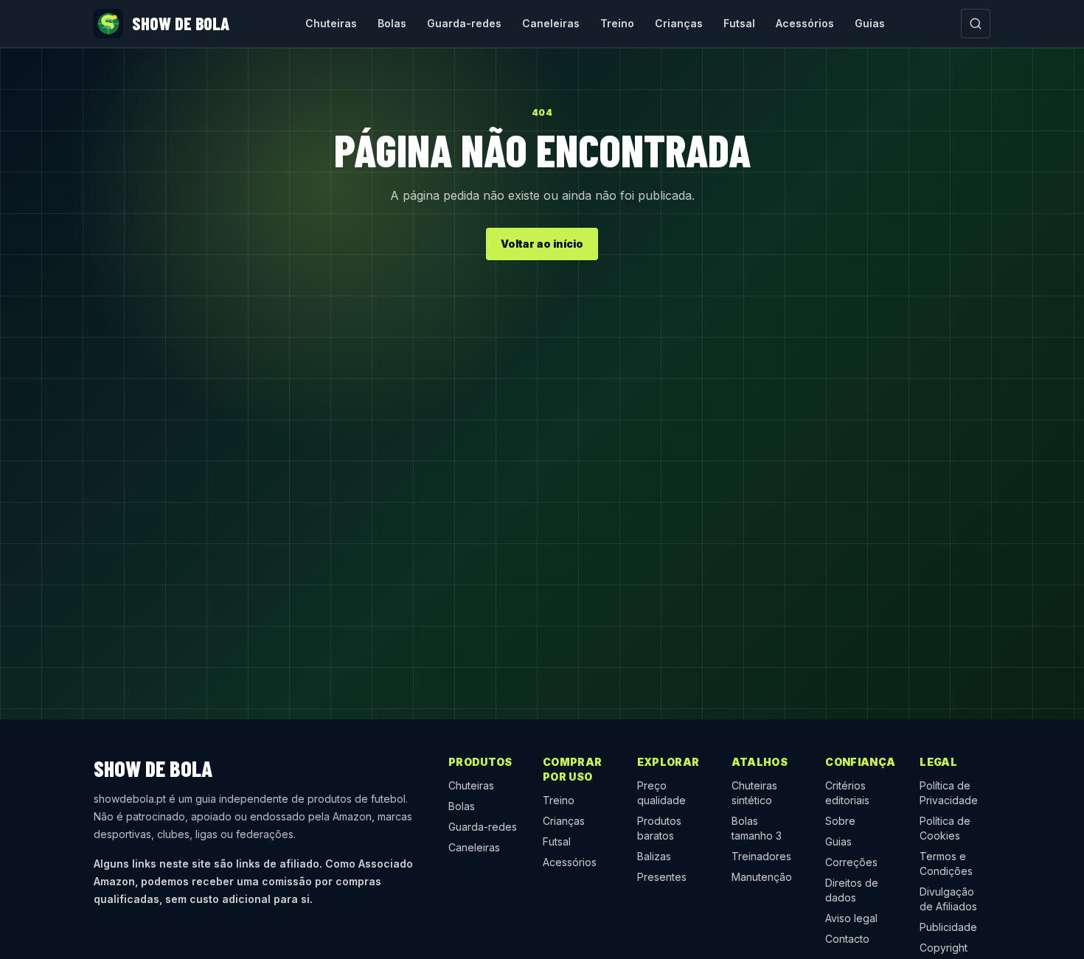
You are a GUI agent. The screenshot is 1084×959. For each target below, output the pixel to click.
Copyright (943, 947)
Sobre (840, 821)
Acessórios (805, 23)
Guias (870, 23)
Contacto (847, 938)
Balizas (654, 856)
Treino (617, 23)
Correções (851, 862)
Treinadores (761, 856)
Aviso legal (851, 918)
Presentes (662, 877)
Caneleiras (551, 23)
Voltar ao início (542, 243)
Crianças (679, 23)
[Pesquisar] (975, 23)
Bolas (392, 23)
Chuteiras (331, 23)
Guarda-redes (464, 23)
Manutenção (762, 877)
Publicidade (948, 927)
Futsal (739, 23)
